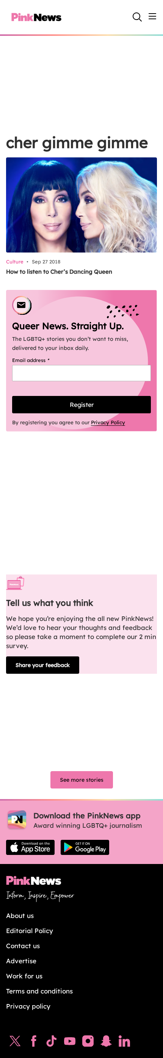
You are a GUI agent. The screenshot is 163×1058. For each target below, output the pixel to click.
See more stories (81, 779)
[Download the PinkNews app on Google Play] (85, 847)
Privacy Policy (108, 422)
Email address (40, 360)
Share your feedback (43, 665)
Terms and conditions (39, 991)
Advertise (21, 961)
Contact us (23, 946)
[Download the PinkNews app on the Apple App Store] (30, 847)
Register (82, 404)
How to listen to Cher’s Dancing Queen (59, 271)
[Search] (137, 17)
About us (20, 915)
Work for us (24, 976)
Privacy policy (28, 1006)
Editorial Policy (29, 931)
